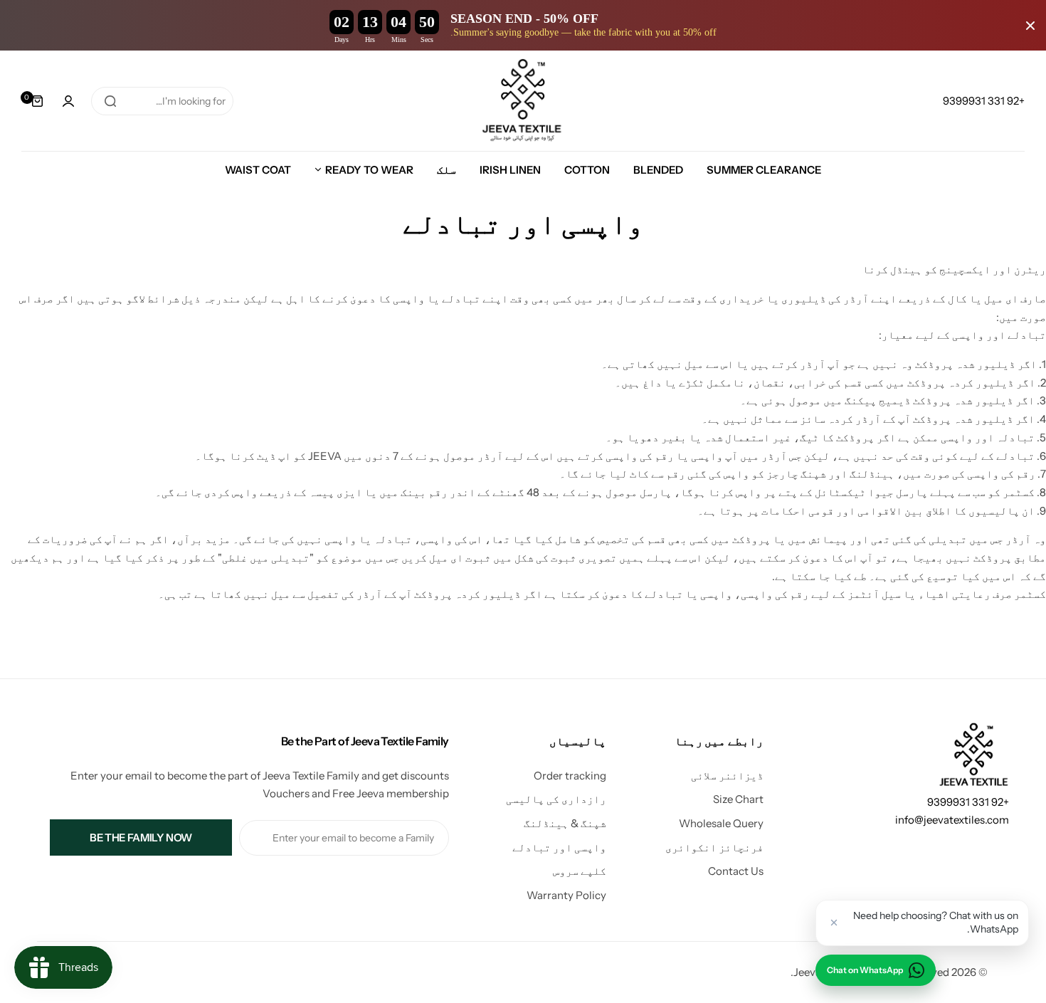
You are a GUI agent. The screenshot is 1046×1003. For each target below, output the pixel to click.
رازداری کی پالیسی (556, 799)
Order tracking (570, 775)
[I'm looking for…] (110, 101)
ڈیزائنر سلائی (727, 775)
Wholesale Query (721, 823)
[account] (68, 101)
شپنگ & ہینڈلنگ (565, 823)
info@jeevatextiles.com (952, 819)
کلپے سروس (579, 871)
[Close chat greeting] (834, 922)
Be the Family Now (141, 837)
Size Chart (738, 799)
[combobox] (162, 101)
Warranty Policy (566, 895)
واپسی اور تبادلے (559, 847)
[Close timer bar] (1030, 25)
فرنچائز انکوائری (714, 847)
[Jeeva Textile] (523, 100)
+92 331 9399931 (968, 802)
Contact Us (736, 871)
